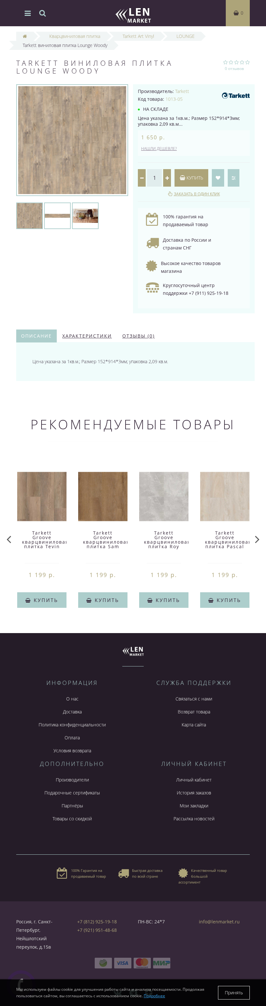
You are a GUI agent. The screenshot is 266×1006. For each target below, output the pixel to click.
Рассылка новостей (194, 818)
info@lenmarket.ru (219, 922)
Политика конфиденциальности (72, 725)
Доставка (72, 712)
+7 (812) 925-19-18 (97, 922)
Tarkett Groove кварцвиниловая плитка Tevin (45, 539)
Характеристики (87, 336)
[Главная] (25, 36)
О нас (72, 699)
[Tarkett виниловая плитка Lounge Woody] (29, 215)
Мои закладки (194, 806)
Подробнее (154, 996)
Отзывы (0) (138, 336)
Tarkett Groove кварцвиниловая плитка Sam (106, 539)
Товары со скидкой (72, 818)
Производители (72, 780)
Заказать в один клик (197, 194)
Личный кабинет (194, 780)
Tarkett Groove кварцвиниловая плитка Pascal (228, 539)
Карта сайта (194, 725)
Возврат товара (194, 712)
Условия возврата (72, 750)
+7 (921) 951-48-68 (97, 930)
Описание (36, 336)
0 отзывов (234, 68)
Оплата (72, 737)
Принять (234, 992)
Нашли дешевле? (159, 148)
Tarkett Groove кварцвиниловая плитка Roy (167, 539)
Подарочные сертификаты (72, 793)
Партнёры (72, 806)
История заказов (194, 793)
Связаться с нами (193, 699)
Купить (194, 178)
